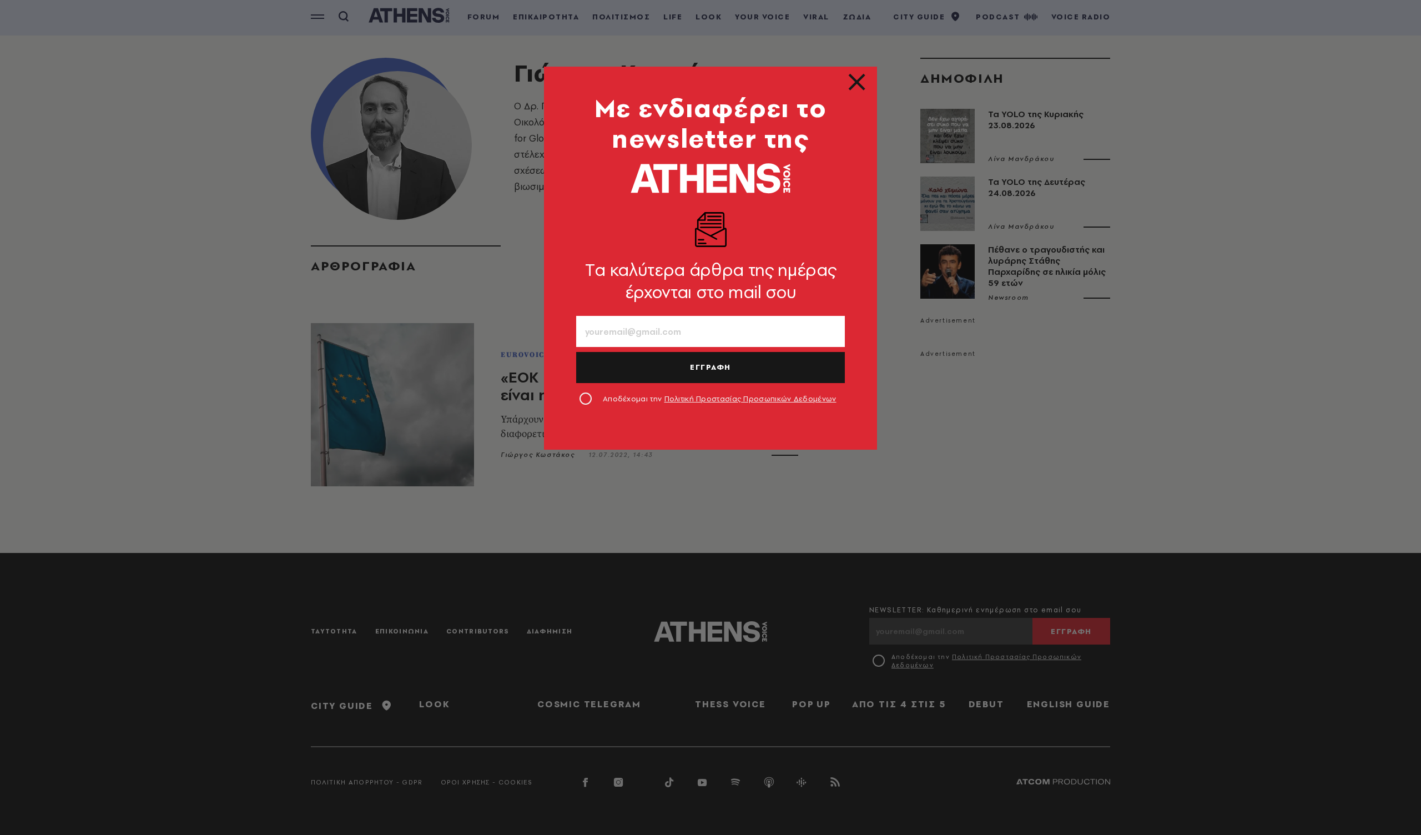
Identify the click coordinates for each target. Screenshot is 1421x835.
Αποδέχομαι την (720, 398)
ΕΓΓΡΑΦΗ (710, 367)
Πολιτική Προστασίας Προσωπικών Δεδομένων (750, 399)
